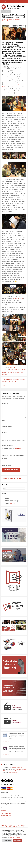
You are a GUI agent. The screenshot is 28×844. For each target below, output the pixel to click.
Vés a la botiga (6, 741)
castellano (14, 823)
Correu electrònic (7, 426)
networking (19, 371)
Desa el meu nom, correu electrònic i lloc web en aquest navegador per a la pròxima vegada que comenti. (13, 443)
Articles (22, 823)
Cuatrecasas (9, 371)
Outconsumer (9, 372)
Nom (3, 420)
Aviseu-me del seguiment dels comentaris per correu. (13, 457)
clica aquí (12, 503)
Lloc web (4, 432)
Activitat (6, 11)
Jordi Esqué (12, 87)
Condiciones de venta (6, 815)
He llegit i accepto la (11, 449)
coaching (19, 369)
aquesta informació (17, 298)
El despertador (16, 5)
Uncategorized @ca (6, 825)
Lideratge (21, 826)
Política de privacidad (6, 813)
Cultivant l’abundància (17, 767)
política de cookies (15, 837)
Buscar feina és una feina (20, 769)
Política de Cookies (5, 812)
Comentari (5, 403)
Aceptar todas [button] (17, 840)
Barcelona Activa (13, 369)
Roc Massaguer (16, 372)
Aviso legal (3, 810)
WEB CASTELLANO (8, 478)
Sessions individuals (11, 774)
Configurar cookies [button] (7, 840)
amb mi (15, 826)
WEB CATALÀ (17, 478)
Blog (15, 367)
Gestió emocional (6, 826)
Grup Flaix (14, 371)
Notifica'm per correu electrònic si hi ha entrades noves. (13, 464)
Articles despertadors (16, 770)
